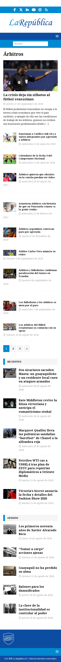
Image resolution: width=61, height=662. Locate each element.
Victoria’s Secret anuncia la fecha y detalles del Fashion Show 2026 (38, 494)
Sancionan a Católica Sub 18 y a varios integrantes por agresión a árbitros (38, 136)
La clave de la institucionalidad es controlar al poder (34, 609)
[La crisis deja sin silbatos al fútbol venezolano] (30, 75)
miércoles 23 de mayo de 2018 (38, 144)
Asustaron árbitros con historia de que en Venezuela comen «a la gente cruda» (37, 206)
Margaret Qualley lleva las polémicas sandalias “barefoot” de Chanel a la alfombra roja (38, 436)
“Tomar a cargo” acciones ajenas (31, 551)
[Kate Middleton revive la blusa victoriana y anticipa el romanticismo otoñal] (9, 403)
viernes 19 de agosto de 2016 (22, 335)
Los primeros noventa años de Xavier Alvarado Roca (37, 530)
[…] (46, 124)
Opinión (12, 517)
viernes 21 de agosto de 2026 (38, 557)
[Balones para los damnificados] (9, 590)
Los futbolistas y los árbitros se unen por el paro (37, 304)
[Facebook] (15, 10)
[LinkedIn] (27, 10)
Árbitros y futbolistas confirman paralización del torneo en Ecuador (38, 273)
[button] (56, 36)
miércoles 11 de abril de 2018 (38, 162)
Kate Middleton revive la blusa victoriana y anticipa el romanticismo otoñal (38, 406)
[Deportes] (9, 137)
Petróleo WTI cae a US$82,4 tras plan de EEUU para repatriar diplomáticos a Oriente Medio (36, 468)
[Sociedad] (9, 207)
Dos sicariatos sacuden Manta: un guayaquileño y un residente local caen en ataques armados (38, 375)
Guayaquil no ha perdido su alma (38, 569)
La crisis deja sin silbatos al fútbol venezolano (26, 97)
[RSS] (46, 10)
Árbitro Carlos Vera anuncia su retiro (37, 253)
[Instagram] (40, 10)
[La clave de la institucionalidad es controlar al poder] (9, 608)
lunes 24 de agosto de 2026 (37, 538)
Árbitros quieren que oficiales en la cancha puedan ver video (37, 176)
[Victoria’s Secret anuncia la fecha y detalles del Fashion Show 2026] (9, 494)
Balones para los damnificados (31, 588)
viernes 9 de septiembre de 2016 (24, 258)
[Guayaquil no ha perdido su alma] (9, 571)
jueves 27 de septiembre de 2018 (24, 104)
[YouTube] (34, 10)
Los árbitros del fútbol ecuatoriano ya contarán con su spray (37, 327)
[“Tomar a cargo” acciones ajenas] (9, 552)
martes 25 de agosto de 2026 (37, 480)
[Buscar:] (30, 43)
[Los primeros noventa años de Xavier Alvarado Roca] (9, 529)
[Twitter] (21, 10)
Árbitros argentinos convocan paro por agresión (36, 230)
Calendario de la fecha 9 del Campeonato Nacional (35, 157)
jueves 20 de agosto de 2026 (37, 595)
